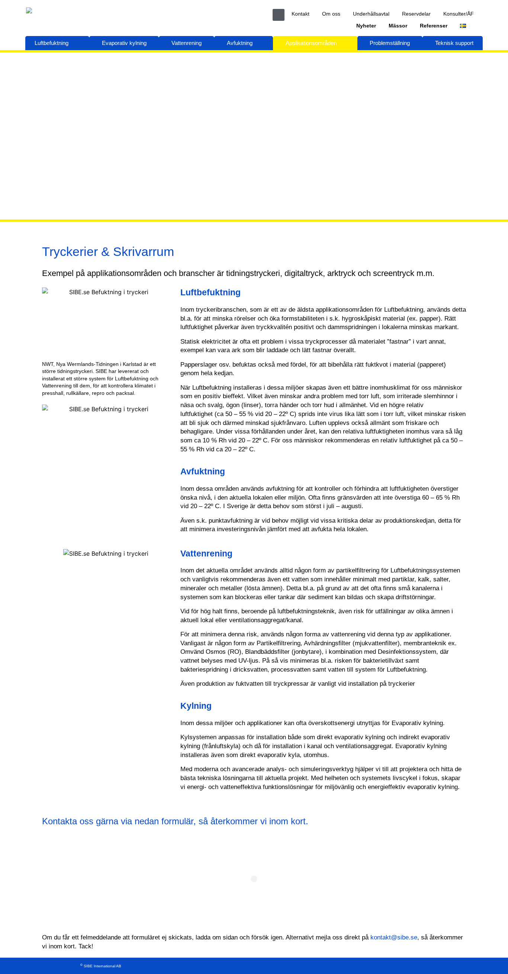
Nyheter (366, 26)
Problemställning (390, 43)
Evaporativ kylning (124, 43)
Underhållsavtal (371, 14)
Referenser (433, 26)
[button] (278, 15)
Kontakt (300, 14)
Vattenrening (186, 43)
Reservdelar (416, 14)
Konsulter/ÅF (458, 14)
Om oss (331, 14)
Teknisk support (454, 43)
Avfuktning (240, 43)
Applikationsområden (311, 43)
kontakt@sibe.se (393, 937)
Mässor (398, 26)
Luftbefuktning (51, 43)
